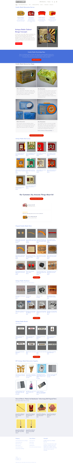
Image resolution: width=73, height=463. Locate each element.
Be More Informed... (36, 59)
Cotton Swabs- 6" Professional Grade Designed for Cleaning (20, 375)
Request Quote (21, 17)
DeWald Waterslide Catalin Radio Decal (41, 337)
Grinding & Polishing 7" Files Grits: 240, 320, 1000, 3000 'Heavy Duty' (20, 392)
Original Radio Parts (19, 442)
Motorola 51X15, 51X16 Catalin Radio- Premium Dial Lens (51, 170)
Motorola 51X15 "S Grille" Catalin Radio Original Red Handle (51, 240)
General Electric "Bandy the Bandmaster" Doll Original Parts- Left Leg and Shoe (30, 431)
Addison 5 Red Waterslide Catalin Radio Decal (30, 337)
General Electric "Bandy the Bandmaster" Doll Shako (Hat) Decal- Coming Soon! (41, 415)
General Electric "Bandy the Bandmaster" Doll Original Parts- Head (51, 415)
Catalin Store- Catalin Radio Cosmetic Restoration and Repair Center (27, 462)
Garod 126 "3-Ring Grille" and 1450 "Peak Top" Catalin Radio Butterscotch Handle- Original (41, 240)
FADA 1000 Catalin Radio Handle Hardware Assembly (51, 296)
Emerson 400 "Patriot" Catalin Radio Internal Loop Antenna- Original (52, 256)
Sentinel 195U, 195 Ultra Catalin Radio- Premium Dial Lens (31, 186)
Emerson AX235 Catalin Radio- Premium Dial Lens (41, 154)
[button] (23, 5)
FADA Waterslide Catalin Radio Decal (31, 352)
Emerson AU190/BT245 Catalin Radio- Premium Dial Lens (31, 154)
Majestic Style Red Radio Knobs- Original (30, 272)
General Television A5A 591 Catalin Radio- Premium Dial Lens (30, 171)
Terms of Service (32, 440)
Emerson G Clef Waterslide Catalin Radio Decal (51, 337)
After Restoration (41, 88)
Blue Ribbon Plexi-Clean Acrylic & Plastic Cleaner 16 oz (31, 392)
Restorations (31, 17)
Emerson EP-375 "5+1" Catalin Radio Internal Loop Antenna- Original (41, 256)
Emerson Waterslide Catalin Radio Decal (20, 352)
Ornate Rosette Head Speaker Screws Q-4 (20, 296)
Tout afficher (36, 277)
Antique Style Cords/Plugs (20, 448)
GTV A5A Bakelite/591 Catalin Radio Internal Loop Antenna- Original (20, 272)
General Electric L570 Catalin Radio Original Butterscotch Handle (20, 256)
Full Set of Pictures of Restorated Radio (45, 130)
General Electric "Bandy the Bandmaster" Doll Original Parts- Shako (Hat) (30, 415)
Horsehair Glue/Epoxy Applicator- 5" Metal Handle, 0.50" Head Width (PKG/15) (41, 392)
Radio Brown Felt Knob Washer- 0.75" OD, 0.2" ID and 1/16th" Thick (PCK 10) (31, 312)
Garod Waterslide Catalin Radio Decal (42, 352)
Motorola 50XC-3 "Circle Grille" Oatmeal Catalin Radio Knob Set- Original (20, 240)
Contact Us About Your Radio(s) (36, 135)
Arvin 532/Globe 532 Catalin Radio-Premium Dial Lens (20, 154)
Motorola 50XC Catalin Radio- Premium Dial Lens (41, 170)
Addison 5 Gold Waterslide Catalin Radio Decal (20, 337)
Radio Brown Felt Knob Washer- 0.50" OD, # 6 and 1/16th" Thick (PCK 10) (52, 312)
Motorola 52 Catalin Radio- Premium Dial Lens (20, 187)
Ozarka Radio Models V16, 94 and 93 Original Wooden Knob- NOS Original (41, 272)
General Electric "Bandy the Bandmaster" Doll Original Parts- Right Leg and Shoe (20, 431)
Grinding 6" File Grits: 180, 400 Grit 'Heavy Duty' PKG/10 (52, 375)
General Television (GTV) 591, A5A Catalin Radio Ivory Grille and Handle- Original (31, 256)
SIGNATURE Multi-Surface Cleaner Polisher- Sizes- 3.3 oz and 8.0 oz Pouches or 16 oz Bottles (41, 376)
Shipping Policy (32, 445)
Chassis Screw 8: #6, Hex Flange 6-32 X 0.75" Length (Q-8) (21, 311)
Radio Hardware (18, 445)
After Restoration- (41, 121)
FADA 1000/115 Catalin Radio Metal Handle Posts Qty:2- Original (51, 272)
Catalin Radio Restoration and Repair (22, 440)
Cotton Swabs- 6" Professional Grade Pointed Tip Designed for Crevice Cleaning (31, 375)
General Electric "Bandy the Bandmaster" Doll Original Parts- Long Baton (20, 415)
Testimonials (52, 17)
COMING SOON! (19, 43)
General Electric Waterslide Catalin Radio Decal (51, 352)
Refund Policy (32, 442)
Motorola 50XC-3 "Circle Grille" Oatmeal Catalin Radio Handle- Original (31, 240)
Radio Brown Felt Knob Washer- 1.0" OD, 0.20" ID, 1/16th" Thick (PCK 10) (42, 312)
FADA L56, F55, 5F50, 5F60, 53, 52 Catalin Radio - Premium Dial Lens (21, 171)
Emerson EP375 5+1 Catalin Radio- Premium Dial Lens (51, 154)
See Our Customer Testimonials (36, 198)
